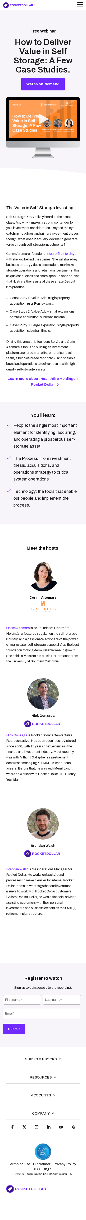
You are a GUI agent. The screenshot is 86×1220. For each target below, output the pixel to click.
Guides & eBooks (41, 1059)
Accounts (41, 1095)
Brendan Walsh (17, 869)
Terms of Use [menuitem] (19, 1164)
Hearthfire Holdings (61, 253)
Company (41, 1113)
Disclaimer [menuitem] (42, 1164)
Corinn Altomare (18, 628)
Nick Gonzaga (16, 735)
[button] (80, 4)
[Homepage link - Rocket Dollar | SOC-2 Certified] (43, 1158)
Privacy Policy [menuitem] (64, 1164)
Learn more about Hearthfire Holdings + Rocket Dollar (43, 382)
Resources (41, 1077)
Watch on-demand (43, 84)
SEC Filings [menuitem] (42, 1169)
